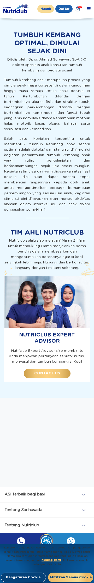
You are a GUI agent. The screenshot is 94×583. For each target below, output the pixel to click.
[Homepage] (16, 9)
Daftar (63, 8)
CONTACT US (47, 373)
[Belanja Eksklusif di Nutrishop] (78, 9)
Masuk (45, 8)
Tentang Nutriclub (22, 525)
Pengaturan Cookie (23, 577)
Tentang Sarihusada (23, 510)
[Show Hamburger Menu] (89, 9)
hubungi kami (51, 560)
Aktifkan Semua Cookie (70, 577)
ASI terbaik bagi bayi (25, 494)
